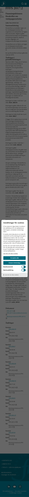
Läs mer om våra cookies (10, 253)
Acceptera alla (14, 258)
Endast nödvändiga (14, 263)
